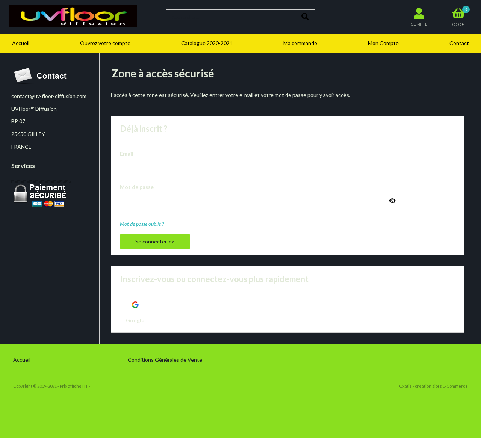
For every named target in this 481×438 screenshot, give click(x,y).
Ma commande (300, 43)
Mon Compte (383, 43)
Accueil (20, 43)
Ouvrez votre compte (105, 43)
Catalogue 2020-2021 (207, 43)
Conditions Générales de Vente (165, 359)
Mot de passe (137, 187)
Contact (459, 43)
